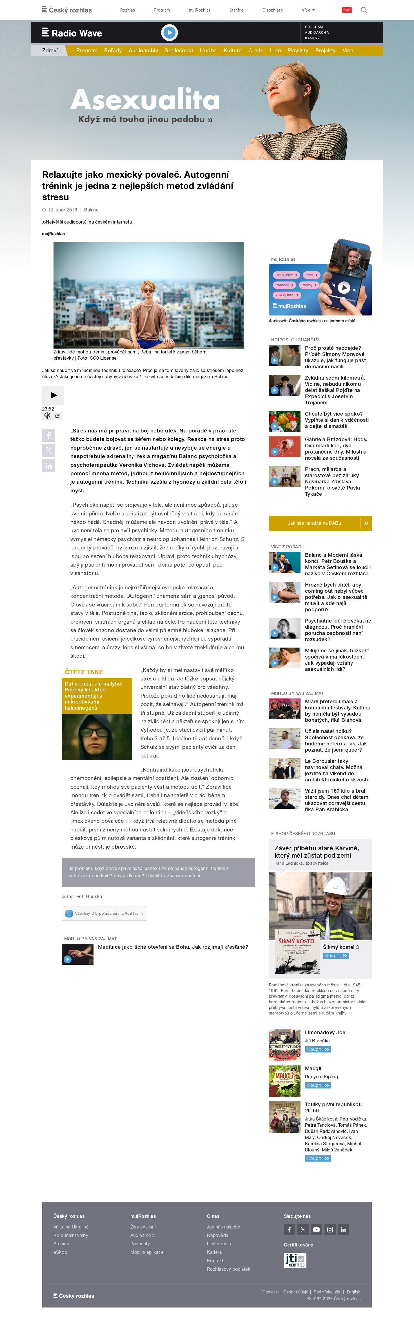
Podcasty (140, 1243)
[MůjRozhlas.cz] (53, 234)
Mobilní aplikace (147, 1252)
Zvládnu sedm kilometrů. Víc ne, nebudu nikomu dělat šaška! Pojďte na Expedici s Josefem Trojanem (335, 390)
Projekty (325, 50)
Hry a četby (284, 275)
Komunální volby (71, 1235)
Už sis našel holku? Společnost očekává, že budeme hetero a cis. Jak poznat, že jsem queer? (336, 740)
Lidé (275, 50)
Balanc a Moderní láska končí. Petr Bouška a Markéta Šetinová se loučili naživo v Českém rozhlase (338, 564)
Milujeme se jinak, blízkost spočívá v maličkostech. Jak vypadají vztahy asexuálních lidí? (337, 660)
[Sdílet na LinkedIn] (48, 465)
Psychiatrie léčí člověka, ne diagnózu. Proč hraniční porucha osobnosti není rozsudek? (338, 630)
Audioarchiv (317, 33)
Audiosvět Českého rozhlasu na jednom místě (312, 321)
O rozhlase (272, 10)
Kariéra (214, 1252)
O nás (255, 50)
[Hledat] (364, 10)
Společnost (179, 50)
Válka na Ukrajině (71, 1227)
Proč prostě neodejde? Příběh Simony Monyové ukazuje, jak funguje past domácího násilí (335, 357)
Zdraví (50, 50)
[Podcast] (47, 416)
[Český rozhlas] (67, 10)
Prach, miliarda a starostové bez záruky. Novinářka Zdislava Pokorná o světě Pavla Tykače (332, 481)
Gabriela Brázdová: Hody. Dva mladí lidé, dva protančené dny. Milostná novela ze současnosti (336, 448)
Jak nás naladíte (224, 1227)
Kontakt (215, 1260)
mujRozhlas (200, 10)
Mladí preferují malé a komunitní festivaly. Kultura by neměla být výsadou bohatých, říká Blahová (337, 710)
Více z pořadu (288, 546)
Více (351, 50)
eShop (60, 1252)
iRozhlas (127, 10)
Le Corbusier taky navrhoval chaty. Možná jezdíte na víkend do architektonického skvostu (337, 770)
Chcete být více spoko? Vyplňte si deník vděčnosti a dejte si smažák (337, 420)
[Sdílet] (57, 416)
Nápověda (217, 1235)
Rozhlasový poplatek (228, 1269)
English (353, 1292)
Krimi (309, 275)
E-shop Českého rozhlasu (303, 833)
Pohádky (282, 285)
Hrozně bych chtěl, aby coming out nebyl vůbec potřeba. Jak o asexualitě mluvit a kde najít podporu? (336, 597)
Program (162, 10)
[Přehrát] (53, 395)
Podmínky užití (327, 1292)
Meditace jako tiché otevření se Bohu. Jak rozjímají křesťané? (173, 947)
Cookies (270, 1292)
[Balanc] (207, 108)
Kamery (312, 38)
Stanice (237, 10)
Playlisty (298, 50)
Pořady (113, 50)
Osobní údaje (295, 1292)
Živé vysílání (285, 295)
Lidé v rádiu (219, 1243)
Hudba (208, 50)
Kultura (233, 50)
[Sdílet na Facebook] (48, 435)
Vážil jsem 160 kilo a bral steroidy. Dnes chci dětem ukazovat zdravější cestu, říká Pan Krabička (336, 800)
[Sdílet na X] (48, 450)
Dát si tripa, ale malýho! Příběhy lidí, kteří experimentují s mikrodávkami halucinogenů (94, 696)
